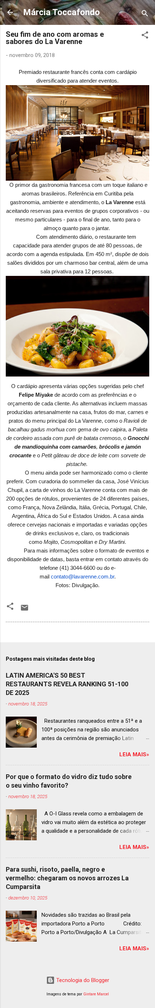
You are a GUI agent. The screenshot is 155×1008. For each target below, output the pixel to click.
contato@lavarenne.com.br (82, 576)
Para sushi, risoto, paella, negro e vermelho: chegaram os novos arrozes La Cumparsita (67, 878)
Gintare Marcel (96, 994)
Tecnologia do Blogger (82, 980)
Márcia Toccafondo (61, 12)
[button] (145, 36)
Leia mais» (134, 754)
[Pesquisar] (145, 15)
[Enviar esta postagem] (24, 610)
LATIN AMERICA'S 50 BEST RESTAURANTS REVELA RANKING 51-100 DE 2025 (67, 684)
